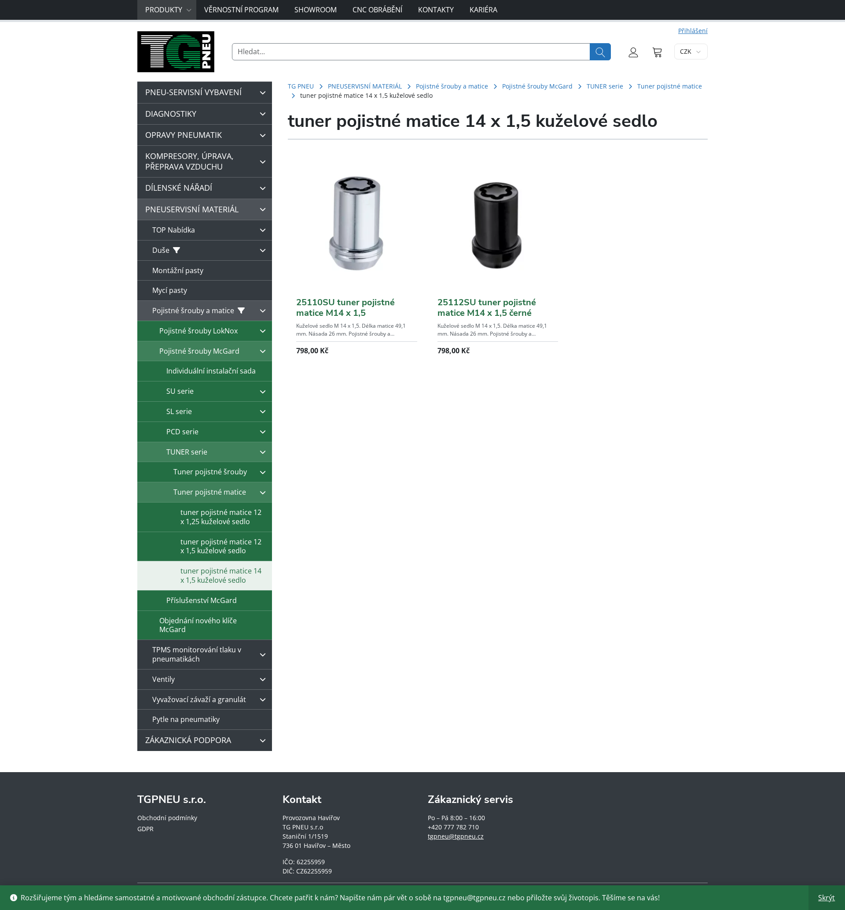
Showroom (315, 10)
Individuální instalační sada (211, 371)
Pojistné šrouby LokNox (198, 331)
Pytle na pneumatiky (186, 719)
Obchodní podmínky (167, 818)
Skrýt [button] (826, 898)
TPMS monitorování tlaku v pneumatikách (196, 654)
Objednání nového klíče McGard (198, 625)
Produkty (163, 10)
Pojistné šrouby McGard (537, 86)
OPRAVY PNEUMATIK (183, 134)
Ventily (163, 679)
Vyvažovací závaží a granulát (199, 699)
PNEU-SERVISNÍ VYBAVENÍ (193, 92)
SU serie (180, 391)
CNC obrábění (377, 10)
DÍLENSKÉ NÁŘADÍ (178, 187)
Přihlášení (693, 30)
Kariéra (483, 10)
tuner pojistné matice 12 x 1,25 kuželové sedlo (220, 516)
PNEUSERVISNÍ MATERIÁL (365, 86)
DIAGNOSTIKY (170, 113)
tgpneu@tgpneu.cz (456, 836)
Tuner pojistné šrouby (210, 472)
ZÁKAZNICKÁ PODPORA (188, 740)
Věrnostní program (241, 10)
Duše (160, 250)
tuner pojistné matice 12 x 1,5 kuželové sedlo (220, 546)
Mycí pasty (169, 290)
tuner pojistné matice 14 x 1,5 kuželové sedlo (220, 575)
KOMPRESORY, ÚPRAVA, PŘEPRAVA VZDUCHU (189, 161)
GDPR (145, 829)
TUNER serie (605, 86)
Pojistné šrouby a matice (452, 86)
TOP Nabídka (173, 230)
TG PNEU (301, 86)
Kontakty (436, 10)
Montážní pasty (177, 270)
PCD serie (182, 432)
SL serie (179, 411)
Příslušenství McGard (201, 600)
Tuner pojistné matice (669, 86)
